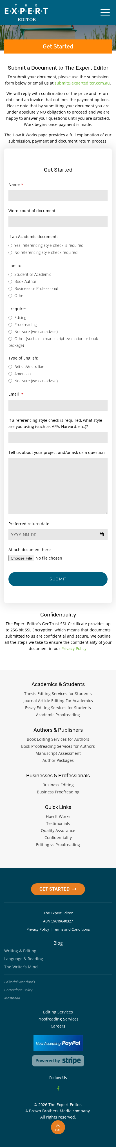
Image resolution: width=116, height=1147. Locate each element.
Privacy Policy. (74, 648)
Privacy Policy (37, 929)
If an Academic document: (33, 236)
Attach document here (29, 549)
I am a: (14, 265)
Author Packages (58, 760)
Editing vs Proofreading (58, 844)
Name (15, 184)
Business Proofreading (58, 792)
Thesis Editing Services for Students (58, 693)
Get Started (55, 889)
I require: (17, 308)
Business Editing (58, 784)
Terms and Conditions (71, 929)
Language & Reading (23, 958)
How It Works (58, 816)
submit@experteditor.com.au (82, 83)
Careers (58, 1026)
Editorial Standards (19, 981)
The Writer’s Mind (21, 966)
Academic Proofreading (58, 714)
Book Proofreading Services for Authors (58, 746)
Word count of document (31, 210)
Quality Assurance (58, 830)
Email (15, 394)
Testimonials (58, 823)
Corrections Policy (18, 989)
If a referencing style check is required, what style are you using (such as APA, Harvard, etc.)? (55, 423)
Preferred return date (28, 523)
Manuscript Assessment (58, 753)
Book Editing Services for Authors (58, 739)
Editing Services (58, 1012)
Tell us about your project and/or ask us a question (56, 452)
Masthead (12, 997)
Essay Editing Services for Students (58, 707)
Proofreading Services (58, 1019)
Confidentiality (58, 837)
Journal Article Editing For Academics (58, 700)
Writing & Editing (20, 950)
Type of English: (23, 358)
